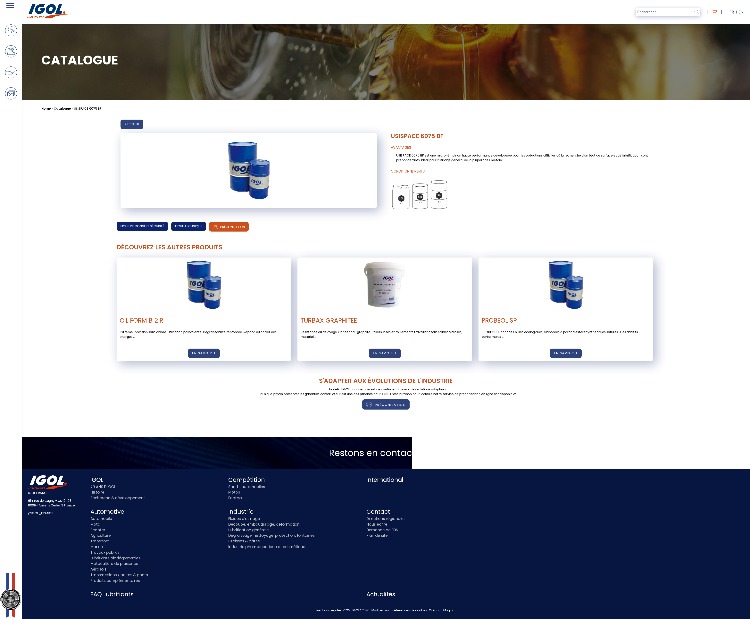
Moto (95, 524)
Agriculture (100, 535)
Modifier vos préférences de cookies (399, 610)
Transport (99, 541)
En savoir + (204, 353)
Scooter (97, 530)
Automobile (101, 518)
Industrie (241, 511)
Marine (96, 546)
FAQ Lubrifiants (112, 594)
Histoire (97, 492)
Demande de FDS (382, 530)
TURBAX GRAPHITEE (329, 320)
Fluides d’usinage (244, 518)
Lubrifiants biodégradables (115, 558)
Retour (131, 124)
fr (731, 12)
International (384, 480)
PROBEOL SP (499, 320)
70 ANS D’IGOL (103, 486)
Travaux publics (105, 552)
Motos (234, 492)
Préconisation (232, 227)
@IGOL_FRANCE (40, 513)
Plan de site (377, 535)
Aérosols (98, 569)
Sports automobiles (246, 486)
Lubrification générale (248, 530)
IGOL (96, 480)
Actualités (380, 594)
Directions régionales (385, 518)
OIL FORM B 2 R (141, 320)
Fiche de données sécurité (142, 226)
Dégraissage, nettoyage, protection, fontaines (271, 535)
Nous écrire (376, 524)
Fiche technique (188, 226)
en (741, 12)
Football (235, 498)
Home (46, 108)
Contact (378, 511)
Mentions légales (328, 610)
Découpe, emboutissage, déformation (264, 524)
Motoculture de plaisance (114, 563)
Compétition (246, 480)
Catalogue (62, 108)
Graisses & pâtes (244, 541)
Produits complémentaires (115, 580)
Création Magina (441, 610)
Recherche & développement (117, 498)
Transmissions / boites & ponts (119, 575)
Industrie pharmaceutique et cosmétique (266, 546)
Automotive (107, 511)
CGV (346, 610)
